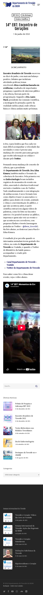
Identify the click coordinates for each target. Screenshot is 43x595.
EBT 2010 (16, 15)
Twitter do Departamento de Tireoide (23, 268)
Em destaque (26, 15)
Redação (6, 586)
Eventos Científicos (22, 19)
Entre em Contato (17, 586)
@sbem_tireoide (30, 226)
